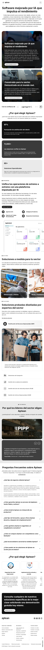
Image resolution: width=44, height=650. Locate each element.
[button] (14, 283)
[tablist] (22, 359)
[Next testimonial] (39, 443)
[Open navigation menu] (3, 2)
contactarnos (21, 474)
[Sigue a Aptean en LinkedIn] (39, 618)
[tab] (22, 324)
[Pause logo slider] (40, 106)
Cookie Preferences (6, 644)
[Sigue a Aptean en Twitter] (37, 618)
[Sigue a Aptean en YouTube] (41, 618)
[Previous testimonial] (35, 443)
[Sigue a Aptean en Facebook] (34, 618)
